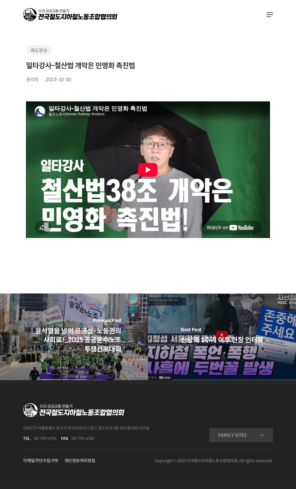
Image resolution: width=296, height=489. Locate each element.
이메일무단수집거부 (40, 460)
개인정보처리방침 (79, 460)
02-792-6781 (45, 438)
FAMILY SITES (232, 435)
